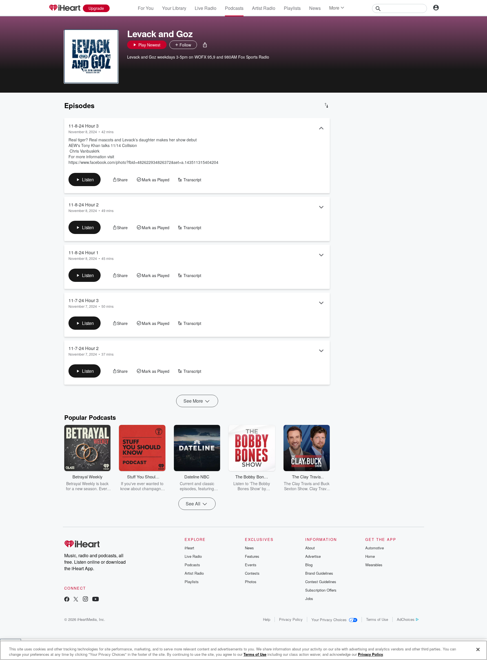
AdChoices (406, 619)
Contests (252, 573)
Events (250, 564)
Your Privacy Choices (329, 619)
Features (252, 556)
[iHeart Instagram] (85, 599)
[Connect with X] (76, 599)
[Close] (478, 649)
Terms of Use (377, 619)
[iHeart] (64, 8)
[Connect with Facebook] (66, 599)
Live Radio (205, 8)
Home (370, 556)
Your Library (174, 8)
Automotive (374, 547)
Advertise (313, 556)
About (310, 547)
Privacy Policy (291, 619)
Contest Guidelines (320, 581)
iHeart (189, 547)
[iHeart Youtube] (95, 599)
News (315, 8)
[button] (205, 44)
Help (266, 619)
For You (146, 8)
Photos (250, 581)
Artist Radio (263, 8)
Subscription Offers (321, 590)
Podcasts (234, 8)
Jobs (309, 598)
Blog (309, 564)
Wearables (373, 564)
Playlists (292, 8)
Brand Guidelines (319, 573)
